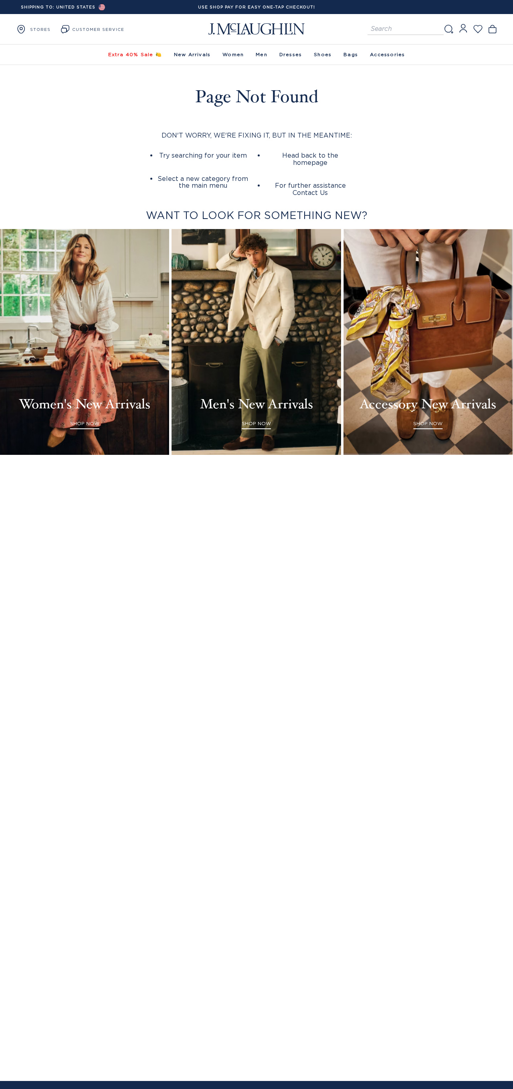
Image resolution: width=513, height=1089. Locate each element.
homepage (310, 162)
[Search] (448, 29)
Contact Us (310, 192)
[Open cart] (492, 29)
